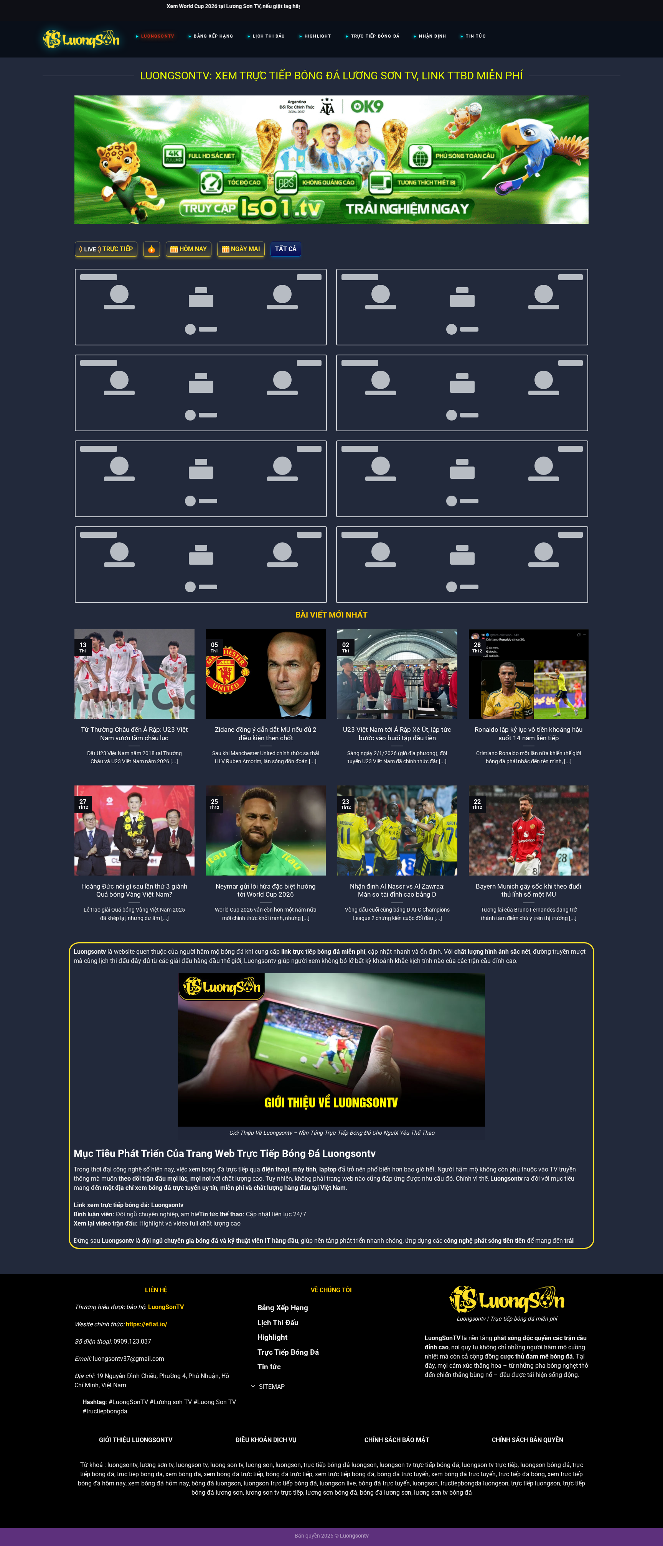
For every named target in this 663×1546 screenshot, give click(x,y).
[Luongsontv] (81, 39)
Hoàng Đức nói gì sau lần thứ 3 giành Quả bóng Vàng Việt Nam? (134, 891)
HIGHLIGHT (318, 36)
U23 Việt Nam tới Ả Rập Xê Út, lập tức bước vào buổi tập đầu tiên (397, 734)
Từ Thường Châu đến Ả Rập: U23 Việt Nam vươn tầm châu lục (134, 734)
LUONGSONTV (157, 36)
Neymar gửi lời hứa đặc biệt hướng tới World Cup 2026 (266, 891)
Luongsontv (167, 1205)
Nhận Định (432, 36)
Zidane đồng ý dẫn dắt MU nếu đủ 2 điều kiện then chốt (266, 734)
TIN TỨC (475, 36)
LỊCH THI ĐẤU (269, 36)
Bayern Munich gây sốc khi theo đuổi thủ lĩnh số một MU (528, 891)
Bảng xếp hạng (213, 36)
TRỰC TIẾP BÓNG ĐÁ (375, 36)
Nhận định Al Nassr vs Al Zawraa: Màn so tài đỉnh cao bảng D (397, 891)
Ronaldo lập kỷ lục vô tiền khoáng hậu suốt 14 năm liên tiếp (528, 734)
